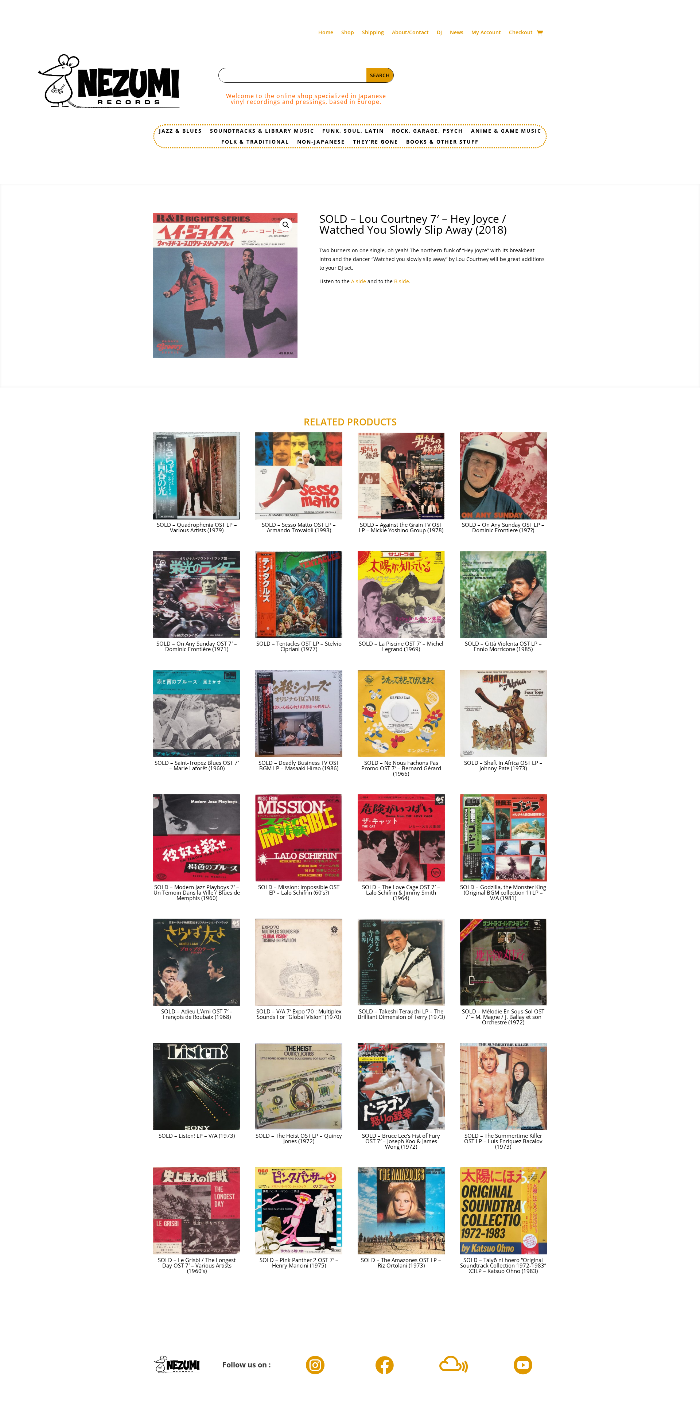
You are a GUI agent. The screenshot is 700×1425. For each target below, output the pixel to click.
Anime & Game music (506, 131)
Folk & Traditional (255, 142)
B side (401, 281)
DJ (439, 33)
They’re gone (375, 142)
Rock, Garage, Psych (427, 131)
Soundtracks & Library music (262, 131)
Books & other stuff (442, 142)
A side (358, 281)
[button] (285, 224)
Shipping (373, 33)
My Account (486, 33)
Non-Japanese (321, 142)
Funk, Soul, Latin (353, 131)
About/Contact (410, 33)
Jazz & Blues (180, 131)
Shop (347, 33)
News (456, 33)
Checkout (521, 33)
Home (325, 33)
